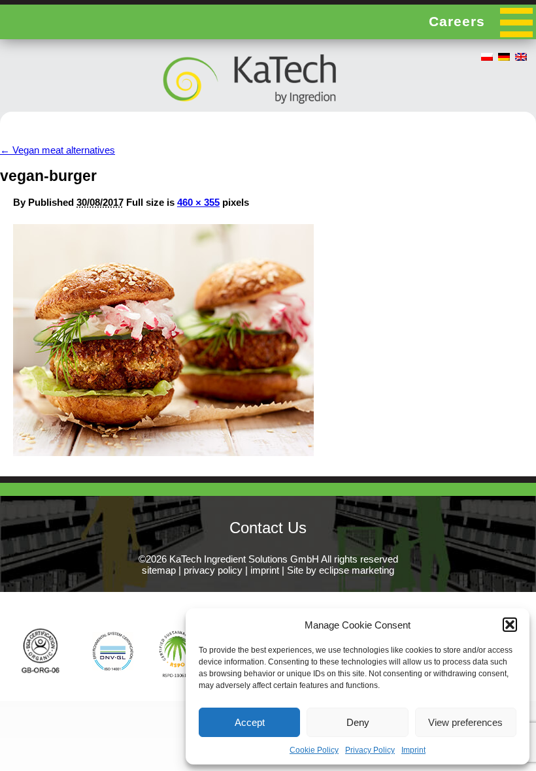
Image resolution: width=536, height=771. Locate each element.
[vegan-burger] (163, 452)
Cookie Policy (314, 750)
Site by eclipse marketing (340, 570)
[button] (509, 624)
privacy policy (213, 570)
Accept (250, 722)
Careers (457, 21)
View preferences (465, 722)
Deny (357, 722)
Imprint (413, 750)
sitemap (159, 570)
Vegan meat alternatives (57, 150)
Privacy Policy (370, 750)
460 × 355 (198, 202)
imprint (264, 570)
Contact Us (268, 527)
